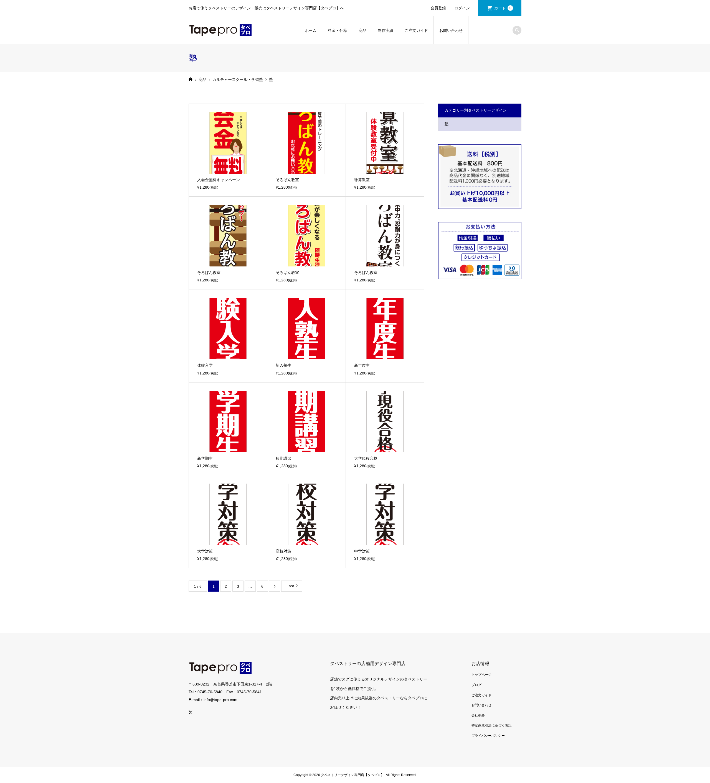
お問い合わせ (451, 30)
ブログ (476, 685)
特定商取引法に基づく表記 (491, 725)
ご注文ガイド (416, 30)
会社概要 (478, 715)
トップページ (481, 675)
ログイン (462, 8)
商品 (362, 30)
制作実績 (385, 30)
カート (502, 8)
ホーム (310, 30)
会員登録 (438, 8)
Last (290, 586)
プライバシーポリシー (488, 736)
